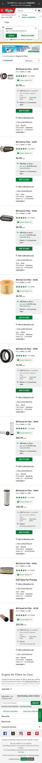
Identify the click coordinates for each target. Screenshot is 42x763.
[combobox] (26, 11)
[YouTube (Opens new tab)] (29, 733)
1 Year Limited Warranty (24, 122)
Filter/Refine (8, 60)
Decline (30, 759)
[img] (35, 28)
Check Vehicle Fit (26, 80)
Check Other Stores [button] (32, 98)
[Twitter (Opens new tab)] (13, 733)
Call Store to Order (23, 98)
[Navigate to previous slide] (2, 4)
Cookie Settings (14, 759)
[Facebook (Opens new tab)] (5, 733)
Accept (23, 759)
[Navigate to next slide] (39, 4)
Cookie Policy (22, 755)
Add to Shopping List (26, 118)
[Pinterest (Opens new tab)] (37, 733)
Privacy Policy (34, 755)
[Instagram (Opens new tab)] (21, 733)
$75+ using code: (21, 4)
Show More (20, 132)
